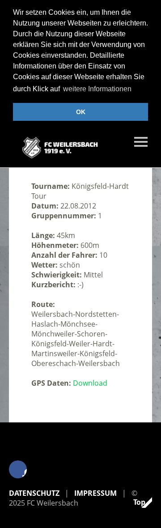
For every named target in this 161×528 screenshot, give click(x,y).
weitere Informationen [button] (97, 89)
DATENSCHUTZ (34, 493)
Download (90, 383)
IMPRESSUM (95, 493)
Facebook (18, 469)
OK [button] (80, 111)
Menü (141, 142)
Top (139, 502)
